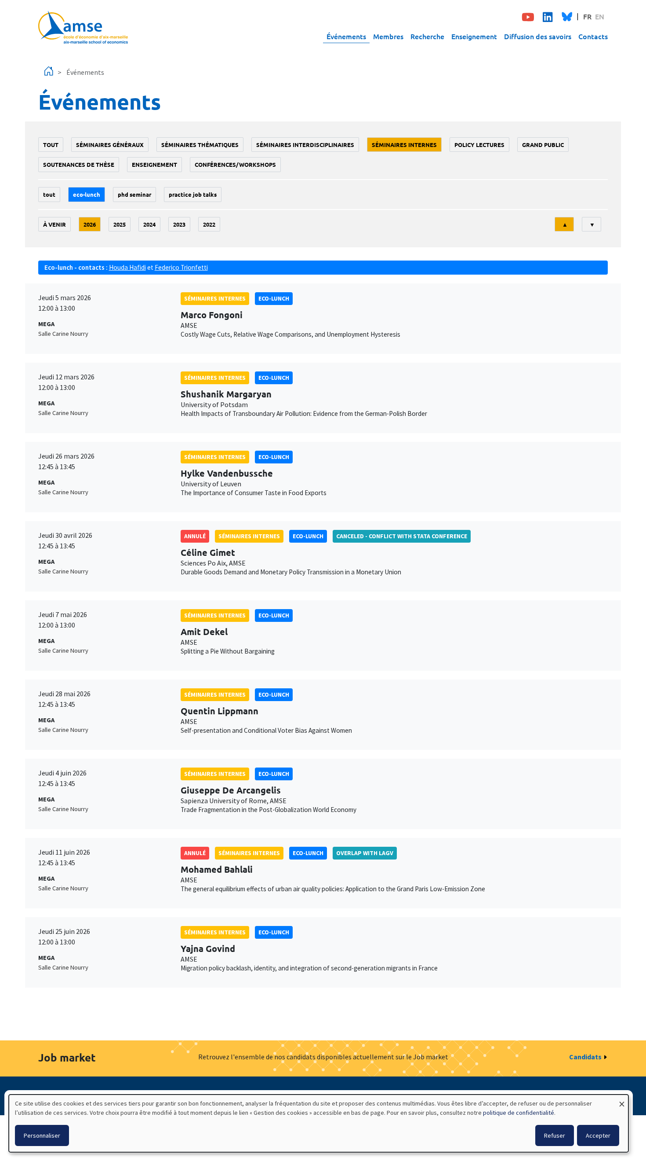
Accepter (598, 1135)
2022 (209, 224)
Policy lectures (479, 144)
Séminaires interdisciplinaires (305, 144)
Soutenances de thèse (78, 164)
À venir (54, 224)
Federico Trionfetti (181, 267)
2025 (119, 224)
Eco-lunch (86, 194)
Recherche (427, 36)
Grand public (543, 144)
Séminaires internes (404, 144)
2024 (149, 224)
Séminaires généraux (110, 144)
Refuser (554, 1135)
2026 (89, 224)
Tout (50, 144)
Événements (346, 36)
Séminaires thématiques (200, 144)
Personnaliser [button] (42, 1135)
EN (599, 16)
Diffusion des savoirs (537, 36)
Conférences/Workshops (235, 164)
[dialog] (318, 1123)
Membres (388, 36)
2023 (179, 224)
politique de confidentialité (518, 1113)
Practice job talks (193, 194)
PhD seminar (134, 194)
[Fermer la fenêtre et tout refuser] (621, 1100)
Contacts (593, 36)
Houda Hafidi (127, 267)
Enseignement (474, 36)
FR (587, 16)
